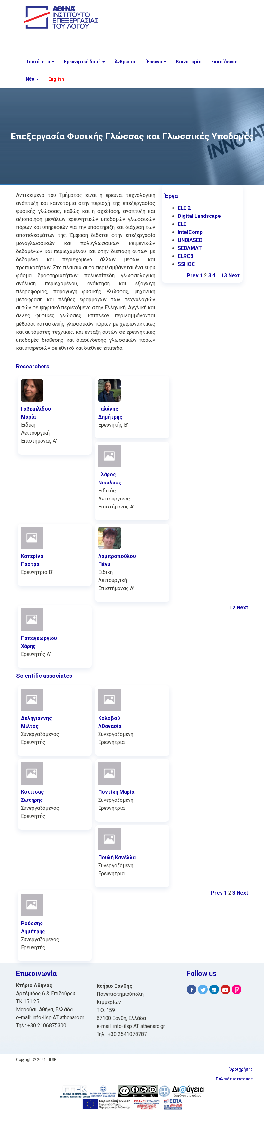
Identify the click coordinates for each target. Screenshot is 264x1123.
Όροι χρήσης (241, 1069)
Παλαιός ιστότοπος (234, 1079)
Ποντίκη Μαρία (116, 792)
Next (234, 275)
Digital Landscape (199, 216)
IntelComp (190, 232)
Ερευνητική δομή (83, 61)
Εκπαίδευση (224, 61)
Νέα (30, 79)
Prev (193, 275)
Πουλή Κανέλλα (117, 857)
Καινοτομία (189, 61)
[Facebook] (191, 990)
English (56, 79)
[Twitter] (203, 990)
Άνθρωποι (126, 61)
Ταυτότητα (38, 61)
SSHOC (186, 264)
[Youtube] (225, 990)
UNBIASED (190, 240)
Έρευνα (154, 61)
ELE (182, 224)
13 (224, 275)
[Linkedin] (214, 990)
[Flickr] (236, 990)
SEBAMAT (190, 248)
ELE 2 (184, 208)
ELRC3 (185, 256)
